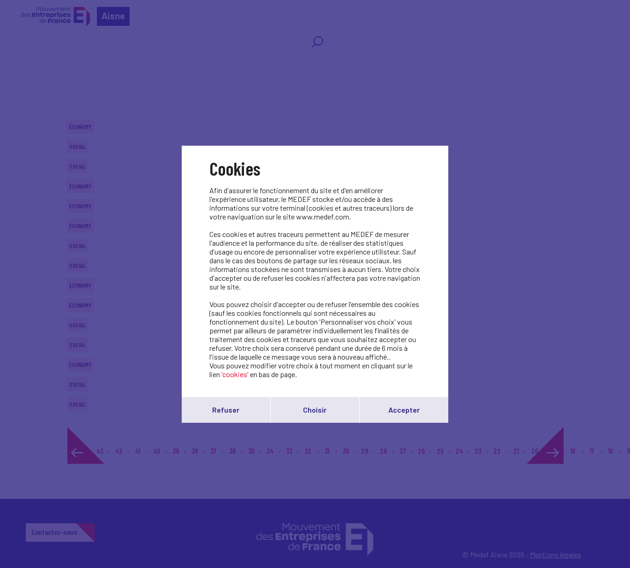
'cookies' (235, 374)
